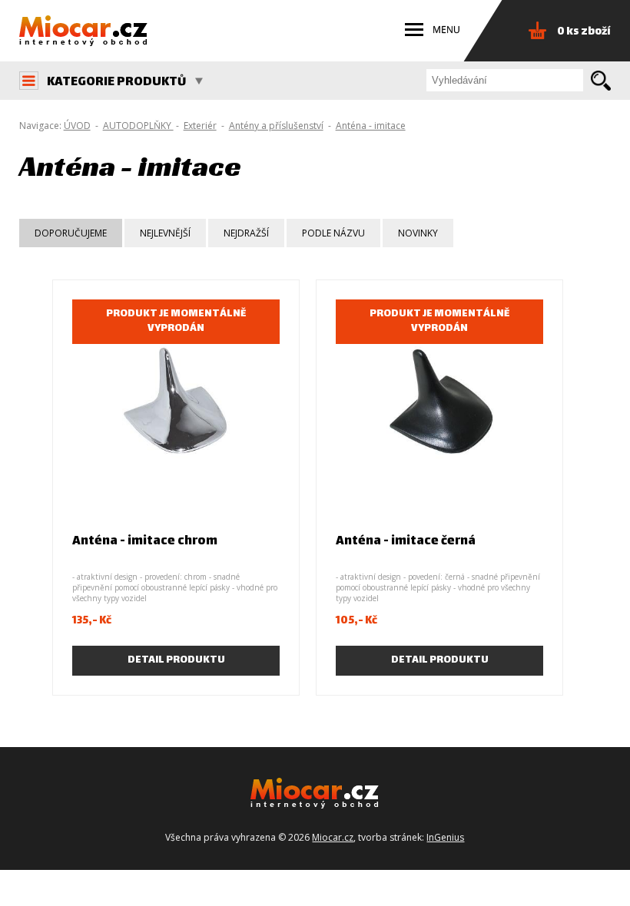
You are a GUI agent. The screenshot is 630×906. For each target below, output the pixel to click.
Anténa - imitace (371, 125)
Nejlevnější (165, 233)
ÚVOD (77, 125)
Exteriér (200, 125)
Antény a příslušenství (276, 125)
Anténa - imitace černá (406, 542)
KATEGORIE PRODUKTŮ (116, 82)
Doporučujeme (71, 233)
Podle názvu (333, 233)
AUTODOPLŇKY (138, 125)
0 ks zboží (584, 31)
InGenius (445, 837)
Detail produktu (176, 660)
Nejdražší (246, 233)
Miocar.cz (332, 837)
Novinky (418, 233)
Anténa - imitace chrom (144, 542)
